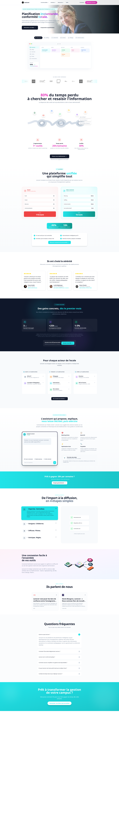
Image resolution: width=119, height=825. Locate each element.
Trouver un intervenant (29, 459)
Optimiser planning (39, 459)
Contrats (64, 37)
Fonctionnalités (44, 2)
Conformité (55, 37)
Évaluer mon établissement (58, 156)
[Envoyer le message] (54, 462)
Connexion (82, 2)
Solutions (53, 2)
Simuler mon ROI (67, 343)
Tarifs (67, 2)
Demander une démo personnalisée (59, 703)
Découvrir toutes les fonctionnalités (59, 242)
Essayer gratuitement (58, 483)
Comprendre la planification (47, 27)
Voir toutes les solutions (59, 398)
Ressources (60, 2)
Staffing (47, 37)
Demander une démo (91, 2)
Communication (80, 37)
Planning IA (39, 37)
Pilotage (71, 37)
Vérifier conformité (48, 459)
